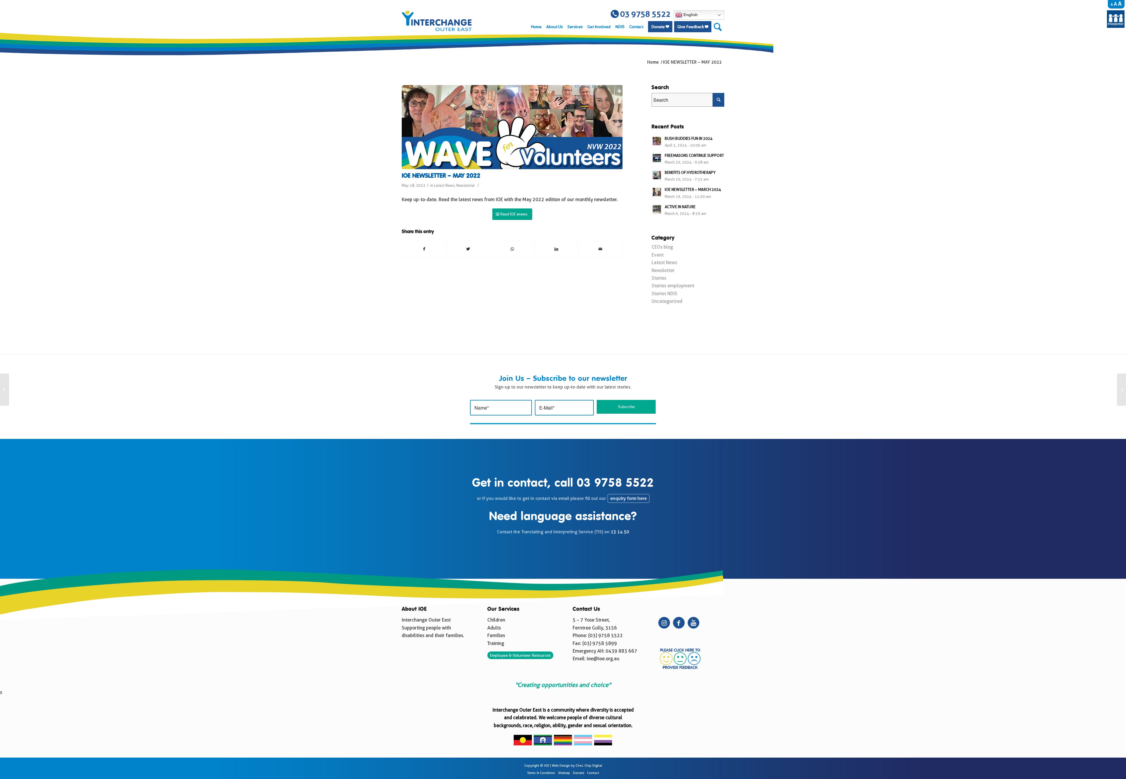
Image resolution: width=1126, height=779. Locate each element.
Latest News (444, 185)
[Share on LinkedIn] (556, 249)
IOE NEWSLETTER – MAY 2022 (441, 176)
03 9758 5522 (615, 483)
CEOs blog (662, 247)
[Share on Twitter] (468, 249)
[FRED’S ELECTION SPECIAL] (4, 390)
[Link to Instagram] (664, 623)
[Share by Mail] (600, 249)
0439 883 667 (621, 651)
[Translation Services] (1116, 26)
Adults (494, 628)
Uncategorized (667, 301)
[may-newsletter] (512, 127)
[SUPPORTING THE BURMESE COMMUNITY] (1121, 390)
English (690, 15)
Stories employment (673, 285)
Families (496, 635)
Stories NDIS (664, 293)
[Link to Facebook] (679, 623)
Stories (659, 278)
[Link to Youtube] (693, 623)
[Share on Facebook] (424, 249)
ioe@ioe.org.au (603, 658)
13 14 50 (620, 531)
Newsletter (465, 185)
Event (658, 255)
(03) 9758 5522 (605, 635)
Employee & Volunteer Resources (520, 655)
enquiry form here (628, 498)
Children (496, 620)
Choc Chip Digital (589, 766)
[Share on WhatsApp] (512, 249)
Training (495, 643)
